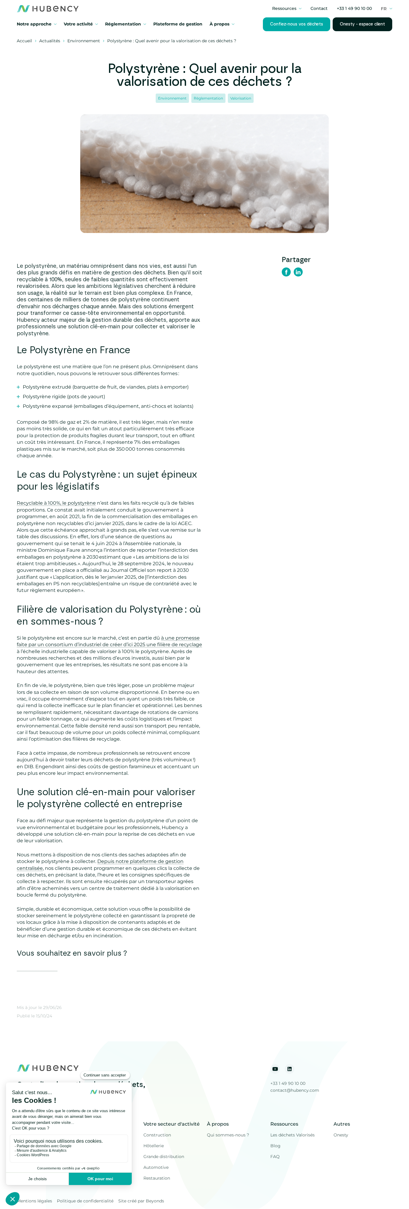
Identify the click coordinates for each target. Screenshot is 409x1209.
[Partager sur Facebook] (286, 272)
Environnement (83, 40)
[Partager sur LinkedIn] (298, 272)
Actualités (49, 40)
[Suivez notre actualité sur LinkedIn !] (289, 1069)
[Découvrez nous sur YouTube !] (275, 1069)
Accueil (24, 40)
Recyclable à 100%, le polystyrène (56, 503)
